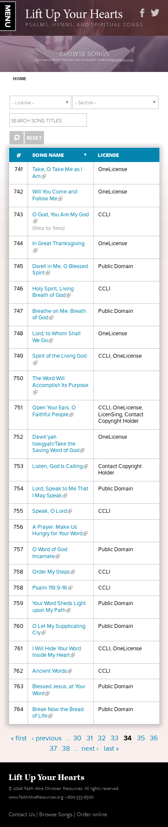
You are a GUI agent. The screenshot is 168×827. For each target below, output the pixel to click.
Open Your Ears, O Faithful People (54, 411)
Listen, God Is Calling (60, 466)
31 (90, 738)
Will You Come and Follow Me (54, 195)
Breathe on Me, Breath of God (59, 314)
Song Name (48, 155)
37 (53, 748)
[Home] (84, 17)
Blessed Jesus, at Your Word (58, 690)
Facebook (142, 13)
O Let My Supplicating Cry (58, 630)
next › (90, 748)
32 (102, 738)
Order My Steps (53, 571)
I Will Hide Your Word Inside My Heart (56, 652)
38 (66, 748)
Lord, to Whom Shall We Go (56, 337)
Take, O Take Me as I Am (57, 173)
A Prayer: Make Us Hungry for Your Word (59, 530)
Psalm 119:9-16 (52, 587)
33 (114, 738)
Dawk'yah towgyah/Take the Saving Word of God (58, 444)
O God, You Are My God (60, 218)
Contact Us (22, 814)
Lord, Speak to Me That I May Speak (60, 492)
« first (19, 738)
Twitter (155, 13)
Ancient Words (52, 671)
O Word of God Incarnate (49, 553)
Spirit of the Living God (59, 359)
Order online (92, 814)
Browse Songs (55, 814)
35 (141, 738)
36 (154, 738)
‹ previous (47, 738)
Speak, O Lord (52, 511)
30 (77, 738)
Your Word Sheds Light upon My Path (59, 607)
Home (19, 78)
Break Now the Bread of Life (58, 713)
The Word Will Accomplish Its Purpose (60, 385)
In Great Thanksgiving (58, 247)
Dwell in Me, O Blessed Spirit (60, 270)
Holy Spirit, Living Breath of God (53, 292)
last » (111, 748)
